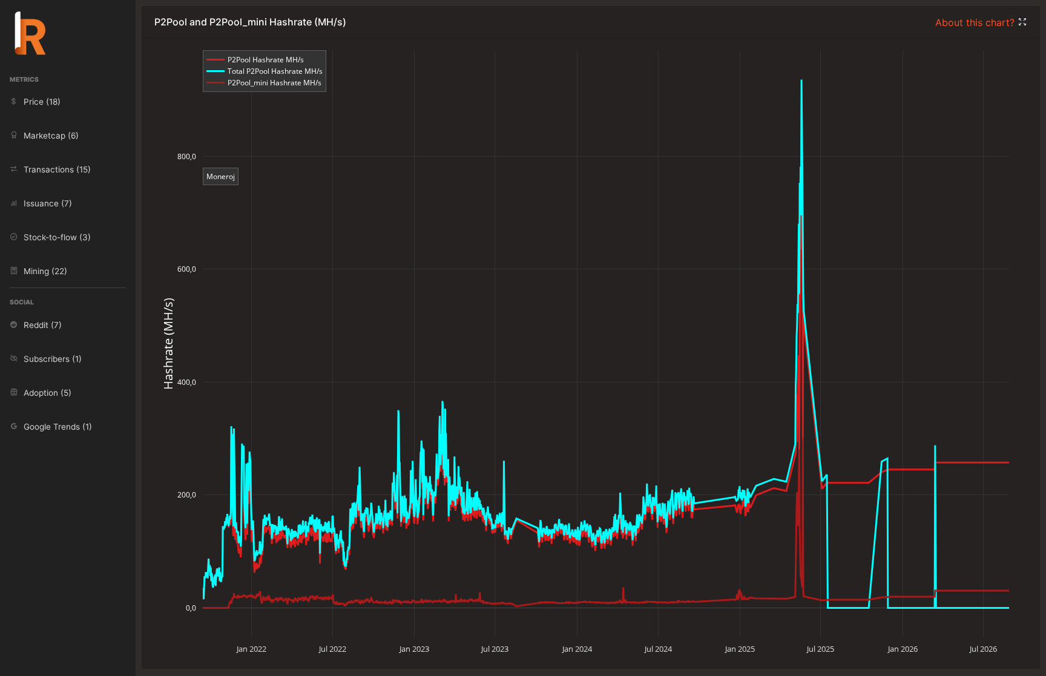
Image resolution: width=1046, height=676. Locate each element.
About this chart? (976, 22)
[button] (1022, 22)
